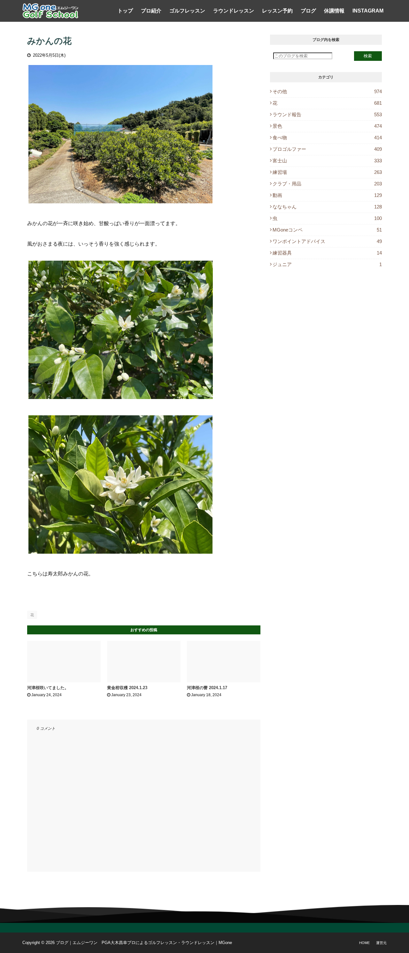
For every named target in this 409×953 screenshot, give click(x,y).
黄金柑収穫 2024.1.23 (127, 687)
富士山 (327, 160)
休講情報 (334, 10)
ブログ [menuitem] (308, 10)
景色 (327, 126)
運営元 (381, 943)
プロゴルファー (327, 149)
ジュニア (327, 264)
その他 (327, 91)
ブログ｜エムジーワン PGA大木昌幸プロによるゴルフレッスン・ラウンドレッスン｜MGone (144, 942)
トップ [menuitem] (125, 10)
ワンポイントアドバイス (327, 241)
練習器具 (327, 253)
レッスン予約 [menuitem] (277, 10)
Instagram (367, 10)
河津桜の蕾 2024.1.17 (207, 687)
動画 (327, 195)
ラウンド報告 (327, 114)
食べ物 (327, 137)
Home (364, 943)
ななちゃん (327, 206)
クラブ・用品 (327, 183)
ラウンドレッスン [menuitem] (233, 10)
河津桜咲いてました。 (48, 687)
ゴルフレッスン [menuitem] (187, 10)
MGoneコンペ (327, 229)
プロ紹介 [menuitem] (151, 10)
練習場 (327, 172)
